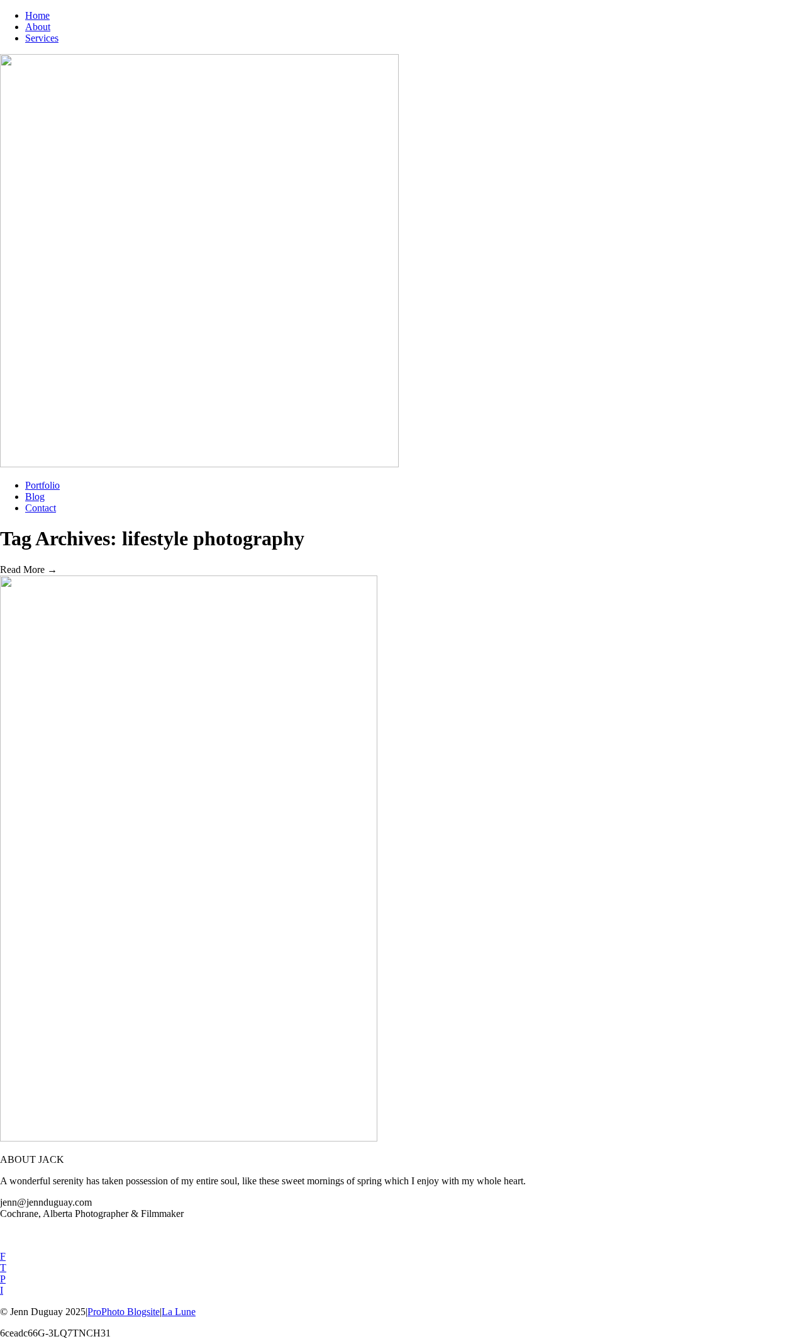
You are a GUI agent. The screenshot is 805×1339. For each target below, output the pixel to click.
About (37, 26)
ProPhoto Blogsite (123, 1311)
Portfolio (42, 485)
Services (41, 38)
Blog (35, 496)
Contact (40, 508)
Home (37, 15)
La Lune (179, 1311)
